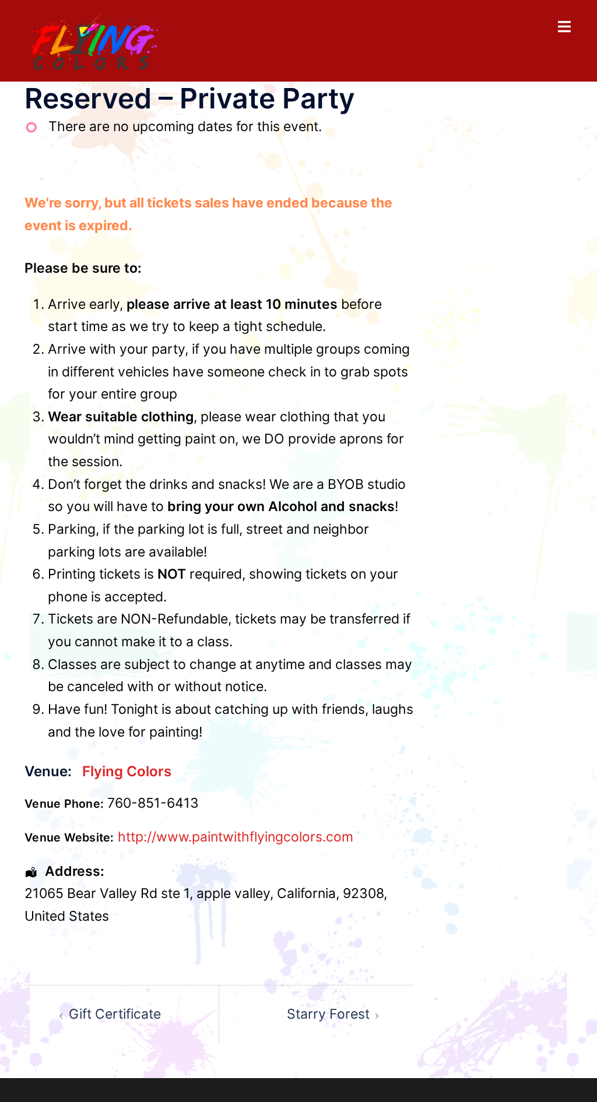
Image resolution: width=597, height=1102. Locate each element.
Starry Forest (328, 1014)
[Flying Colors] (95, 39)
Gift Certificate (115, 1014)
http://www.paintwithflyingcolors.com (235, 837)
